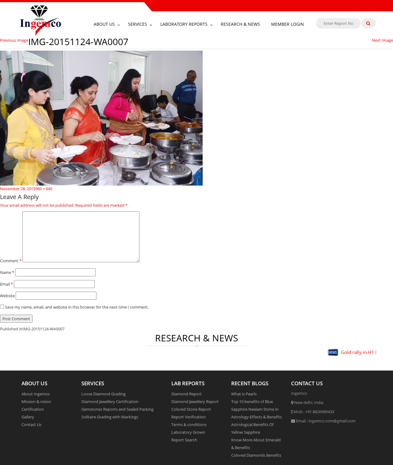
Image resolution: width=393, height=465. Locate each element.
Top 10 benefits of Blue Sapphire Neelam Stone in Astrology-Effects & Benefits (256, 409)
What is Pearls (244, 394)
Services (137, 24)
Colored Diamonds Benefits (256, 455)
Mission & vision (36, 401)
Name (7, 272)
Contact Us (31, 424)
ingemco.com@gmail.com (332, 421)
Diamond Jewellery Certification (109, 401)
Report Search (184, 440)
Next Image (382, 40)
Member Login (287, 24)
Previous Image (14, 40)
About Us (104, 24)
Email (6, 284)
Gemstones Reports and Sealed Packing (117, 409)
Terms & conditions (189, 424)
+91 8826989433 (319, 411)
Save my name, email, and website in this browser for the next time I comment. (77, 307)
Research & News (240, 24)
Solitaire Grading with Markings (109, 417)
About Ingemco (35, 394)
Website (7, 295)
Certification (32, 409)
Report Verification (188, 417)
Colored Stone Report (191, 409)
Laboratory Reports (184, 24)
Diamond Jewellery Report (195, 401)
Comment (10, 260)
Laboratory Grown (188, 432)
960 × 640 (43, 188)
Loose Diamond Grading (103, 394)
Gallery (27, 417)
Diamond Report (186, 394)
